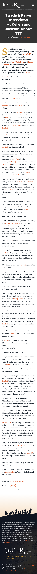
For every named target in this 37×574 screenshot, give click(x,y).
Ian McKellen (17, 62)
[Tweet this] (11, 485)
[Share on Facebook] (14, 485)
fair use (27, 540)
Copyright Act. (8, 542)
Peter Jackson (9, 135)
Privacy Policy (10, 571)
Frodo (7, 117)
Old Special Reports (17, 482)
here (28, 72)
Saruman (30, 182)
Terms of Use (19, 571)
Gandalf (26, 54)
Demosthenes (25, 37)
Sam (19, 84)
